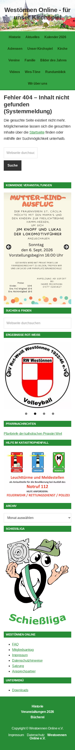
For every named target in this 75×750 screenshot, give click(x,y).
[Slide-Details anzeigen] (37, 248)
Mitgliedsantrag (23, 649)
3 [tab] (44, 414)
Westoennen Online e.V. (46, 728)
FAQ (15, 644)
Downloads (20, 690)
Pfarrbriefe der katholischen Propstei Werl (33, 433)
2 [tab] (35, 414)
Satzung (18, 666)
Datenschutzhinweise (27, 660)
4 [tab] (53, 414)
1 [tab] (26, 414)
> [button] (66, 247)
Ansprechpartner (24, 671)
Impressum (20, 655)
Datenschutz (36, 735)
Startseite (36, 132)
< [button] (9, 247)
